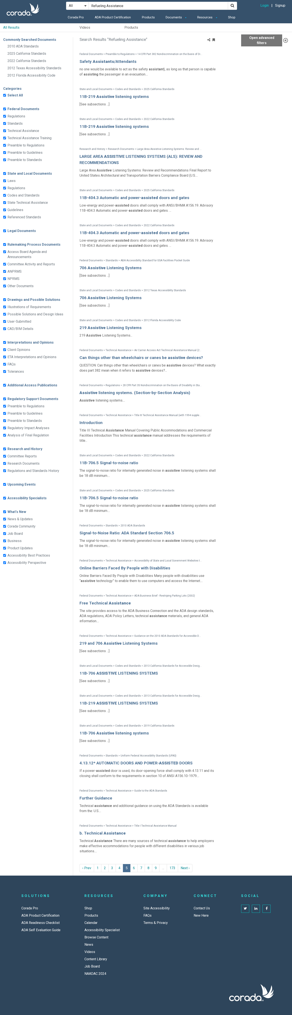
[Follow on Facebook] (267, 909)
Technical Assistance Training (29, 138)
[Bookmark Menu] (213, 40)
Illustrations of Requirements (29, 307)
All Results (11, 27)
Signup (280, 5)
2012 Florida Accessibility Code (31, 75)
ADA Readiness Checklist (40, 923)
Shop (231, 17)
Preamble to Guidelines (25, 153)
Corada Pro (76, 17)
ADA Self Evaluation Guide (40, 930)
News (88, 945)
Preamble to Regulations (25, 145)
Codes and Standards (23, 195)
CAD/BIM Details (20, 329)
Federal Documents (23, 109)
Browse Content (96, 937)
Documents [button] (174, 17)
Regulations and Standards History (33, 471)
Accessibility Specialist (102, 930)
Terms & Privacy (155, 923)
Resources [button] (205, 17)
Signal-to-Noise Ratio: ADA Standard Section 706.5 (127, 532)
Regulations (16, 116)
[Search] (232, 6)
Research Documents (23, 463)
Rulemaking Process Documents (33, 244)
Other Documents (20, 286)
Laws (11, 181)
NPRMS (13, 279)
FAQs (11, 364)
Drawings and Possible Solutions (33, 300)
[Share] (208, 40)
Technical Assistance (23, 131)
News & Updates (20, 519)
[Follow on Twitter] (245, 909)
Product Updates (20, 548)
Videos (85, 27)
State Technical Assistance (27, 203)
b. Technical (103, 833)
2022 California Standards (26, 61)
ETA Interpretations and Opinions (31, 357)
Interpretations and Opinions (30, 342)
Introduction (91, 422)
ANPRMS (14, 271)
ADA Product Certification (113, 17)
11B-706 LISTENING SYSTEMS (119, 673)
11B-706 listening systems (114, 733)
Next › (185, 868)
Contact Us (202, 908)
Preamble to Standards (24, 160)
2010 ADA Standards (23, 46)
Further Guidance (96, 798)
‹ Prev (86, 868)
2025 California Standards (26, 54)
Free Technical (105, 603)
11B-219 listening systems (114, 96)
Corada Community (21, 526)
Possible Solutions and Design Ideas (35, 314)
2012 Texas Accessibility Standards (34, 68)
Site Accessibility (156, 908)
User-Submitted (19, 321)
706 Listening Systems (111, 267)
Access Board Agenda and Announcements (27, 254)
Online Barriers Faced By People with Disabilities (125, 568)
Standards (15, 123)
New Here (201, 915)
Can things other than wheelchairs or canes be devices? (141, 357)
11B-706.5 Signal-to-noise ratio (109, 462)
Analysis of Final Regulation (28, 435)
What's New (16, 512)
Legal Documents (21, 231)
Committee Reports (22, 456)
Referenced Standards (24, 217)
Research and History (24, 449)
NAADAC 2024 (95, 974)
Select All (15, 95)
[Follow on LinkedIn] (256, 909)
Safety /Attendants (108, 61)
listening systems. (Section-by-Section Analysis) (135, 392)
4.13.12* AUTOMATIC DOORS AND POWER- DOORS (136, 763)
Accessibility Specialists (27, 498)
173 (172, 868)
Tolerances (15, 371)
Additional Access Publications (32, 385)
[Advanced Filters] (285, 40)
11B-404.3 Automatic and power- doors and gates (134, 197)
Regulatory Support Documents (32, 399)
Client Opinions (18, 350)
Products (148, 17)
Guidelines (15, 210)
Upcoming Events (21, 484)
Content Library (95, 959)
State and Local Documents (29, 173)
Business (14, 541)
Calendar (90, 923)
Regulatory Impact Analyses (28, 428)
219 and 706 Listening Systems (119, 643)
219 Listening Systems (111, 327)
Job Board (15, 534)
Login (264, 5)
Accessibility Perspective (26, 563)
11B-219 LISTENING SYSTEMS (119, 703)
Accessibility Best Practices (28, 555)
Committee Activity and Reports (31, 264)
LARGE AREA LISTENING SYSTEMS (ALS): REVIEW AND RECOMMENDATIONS (141, 159)
